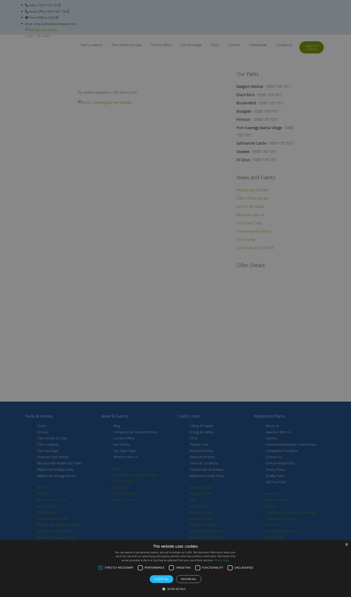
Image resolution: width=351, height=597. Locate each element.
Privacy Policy (221, 560)
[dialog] (175, 568)
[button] (175, 589)
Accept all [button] (161, 579)
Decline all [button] (188, 579)
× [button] (346, 544)
